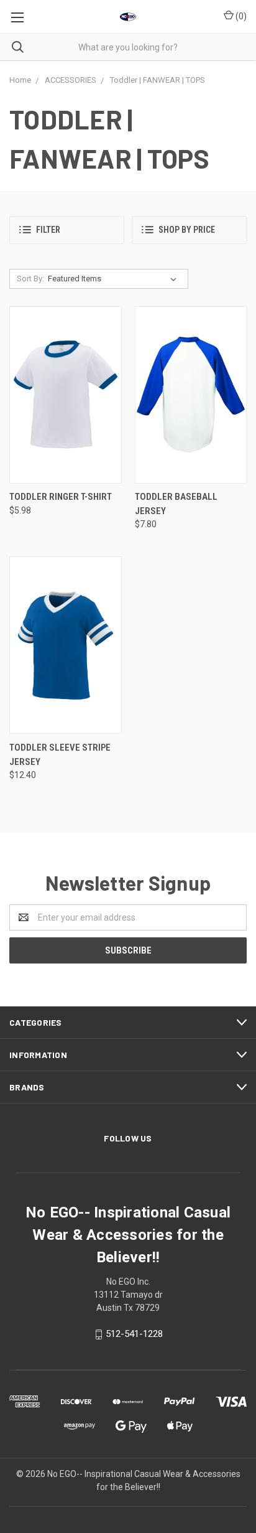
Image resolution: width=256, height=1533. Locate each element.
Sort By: (30, 278)
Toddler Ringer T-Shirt (60, 496)
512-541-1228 (134, 1333)
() (240, 16)
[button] (66, 230)
